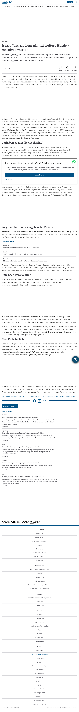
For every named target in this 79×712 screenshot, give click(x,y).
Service (39, 647)
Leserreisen (39, 641)
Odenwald (39, 573)
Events (39, 615)
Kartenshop (39, 618)
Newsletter (40, 549)
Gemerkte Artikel (39, 553)
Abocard (39, 662)
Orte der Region (39, 577)
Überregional (39, 605)
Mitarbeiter (39, 696)
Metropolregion (39, 581)
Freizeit (39, 611)
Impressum (8, 179)
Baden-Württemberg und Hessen (39, 585)
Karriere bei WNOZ (39, 704)
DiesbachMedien (39, 689)
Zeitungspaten (39, 693)
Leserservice (39, 658)
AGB (63, 708)
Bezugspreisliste (39, 700)
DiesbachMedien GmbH (10, 708)
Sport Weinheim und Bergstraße (39, 598)
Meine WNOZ (39, 530)
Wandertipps (39, 622)
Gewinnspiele (39, 638)
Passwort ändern (39, 557)
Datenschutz (58, 708)
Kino (39, 630)
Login (70, 2)
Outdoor (39, 634)
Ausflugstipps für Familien (39, 626)
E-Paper (39, 545)
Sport (39, 594)
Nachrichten (39, 566)
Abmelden (39, 560)
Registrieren (39, 537)
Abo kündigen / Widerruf (39, 654)
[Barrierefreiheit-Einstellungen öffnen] (75, 359)
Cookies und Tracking (71, 708)
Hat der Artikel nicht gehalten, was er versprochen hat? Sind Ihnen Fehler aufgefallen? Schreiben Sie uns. (39, 396)
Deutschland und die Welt (39, 589)
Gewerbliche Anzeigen (39, 666)
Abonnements (39, 651)
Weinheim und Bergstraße (39, 569)
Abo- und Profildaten (39, 541)
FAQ (39, 685)
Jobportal (39, 677)
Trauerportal (39, 673)
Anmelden (39, 534)
